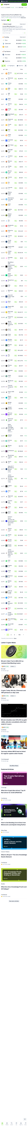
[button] (14, 766)
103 (19, 634)
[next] (23, 634)
